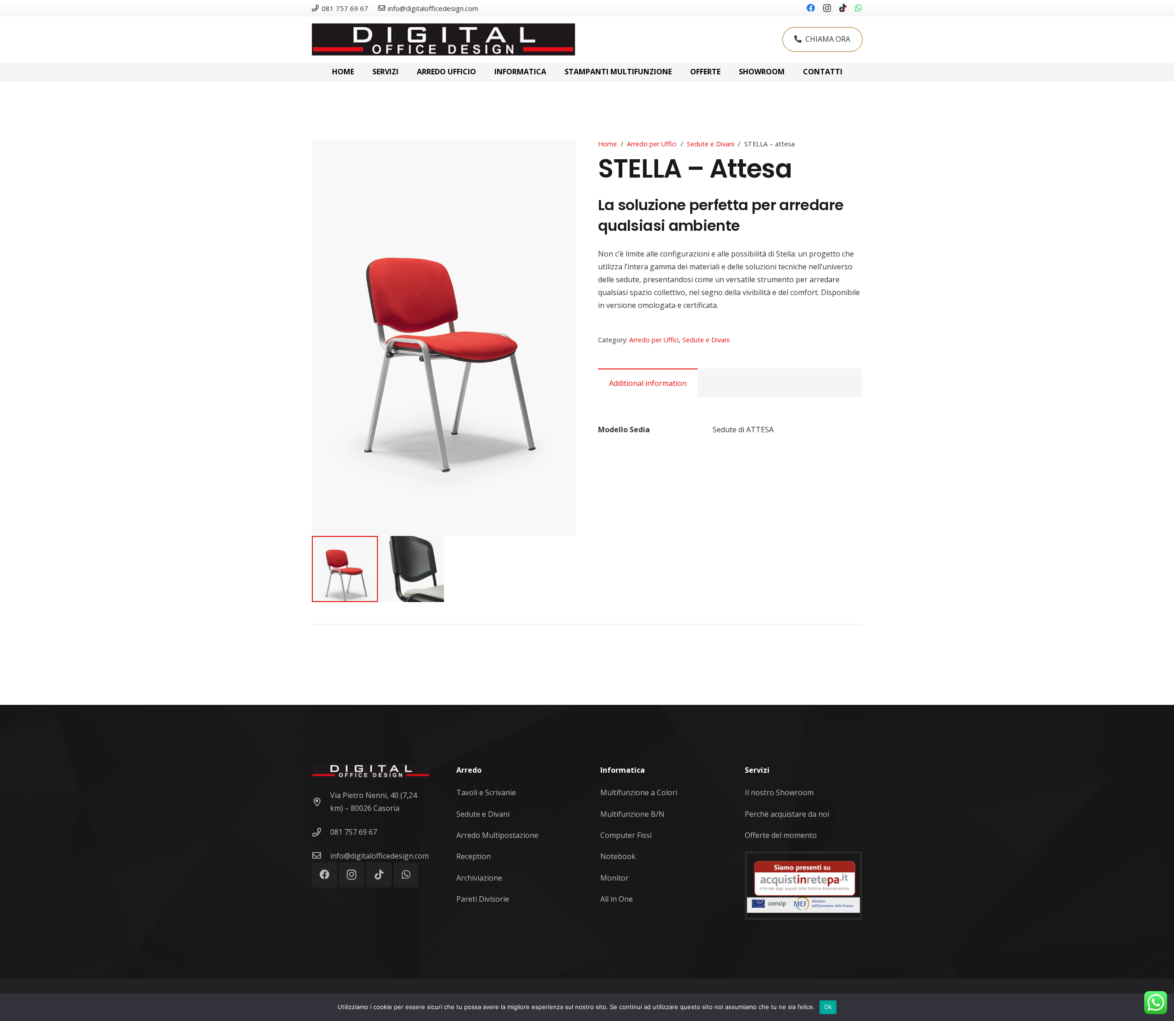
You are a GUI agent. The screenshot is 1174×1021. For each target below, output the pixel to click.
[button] (561, 154)
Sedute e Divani (710, 143)
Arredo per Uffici (651, 143)
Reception (473, 856)
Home (607, 143)
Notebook (618, 856)
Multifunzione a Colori (638, 792)
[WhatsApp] (858, 8)
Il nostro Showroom (779, 792)
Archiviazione (479, 878)
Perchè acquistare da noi (787, 814)
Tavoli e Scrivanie (486, 792)
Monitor (614, 878)
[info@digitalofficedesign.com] (321, 855)
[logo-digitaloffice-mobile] (443, 39)
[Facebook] (811, 8)
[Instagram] (827, 8)
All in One (616, 899)
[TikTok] (843, 8)
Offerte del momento (781, 835)
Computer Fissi (626, 835)
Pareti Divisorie (482, 899)
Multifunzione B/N (632, 814)
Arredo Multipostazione (497, 835)
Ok (828, 1006)
